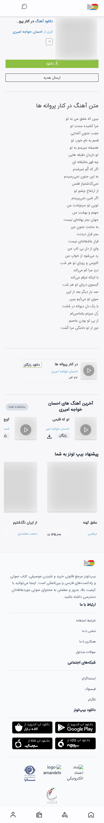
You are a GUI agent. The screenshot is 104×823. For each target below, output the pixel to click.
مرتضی (92, 534)
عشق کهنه (90, 523)
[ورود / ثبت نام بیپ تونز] (13, 814)
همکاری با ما (87, 641)
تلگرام (92, 699)
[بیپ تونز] (95, 7)
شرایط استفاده (86, 620)
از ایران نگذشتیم (25, 523)
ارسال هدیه (52, 78)
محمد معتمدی (27, 534)
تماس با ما (89, 631)
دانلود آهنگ (43, 21)
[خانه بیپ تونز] (91, 814)
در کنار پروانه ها (66, 364)
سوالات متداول (86, 652)
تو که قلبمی (60, 419)
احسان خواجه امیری (27, 32)
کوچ (6, 419)
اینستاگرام (89, 678)
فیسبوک (90, 689)
